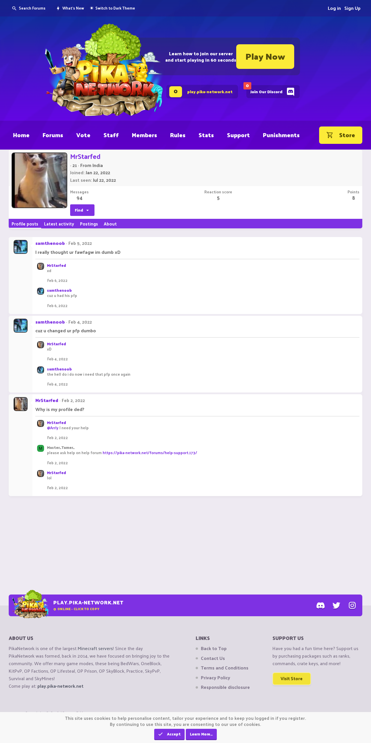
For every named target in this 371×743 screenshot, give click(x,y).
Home (21, 135)
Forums (53, 135)
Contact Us (213, 658)
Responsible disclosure (225, 687)
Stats (206, 135)
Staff (111, 135)
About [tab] (110, 224)
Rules (178, 135)
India (97, 165)
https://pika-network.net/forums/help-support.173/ (150, 452)
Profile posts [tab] (25, 224)
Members (144, 135)
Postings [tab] (89, 224)
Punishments (281, 135)
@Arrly (53, 427)
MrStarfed (56, 265)
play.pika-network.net (60, 686)
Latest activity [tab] (59, 224)
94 (80, 197)
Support (238, 135)
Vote (83, 135)
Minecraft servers (95, 648)
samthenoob (50, 243)
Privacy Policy (215, 677)
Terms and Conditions (224, 668)
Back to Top (214, 648)
